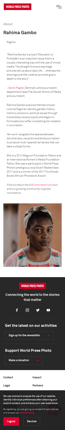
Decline (31, 421)
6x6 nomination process (43, 185)
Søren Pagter (16, 88)
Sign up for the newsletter (24, 335)
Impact (36, 377)
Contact (8, 377)
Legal (6, 385)
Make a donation (19, 360)
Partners (37, 385)
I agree (11, 421)
